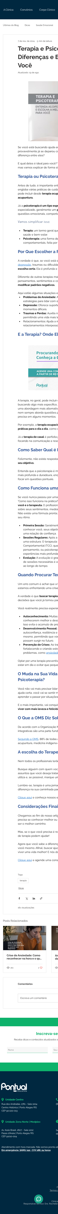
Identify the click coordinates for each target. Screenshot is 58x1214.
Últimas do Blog (11, 25)
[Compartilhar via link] (41, 898)
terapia (23, 880)
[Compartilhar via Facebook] (19, 898)
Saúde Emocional (44, 25)
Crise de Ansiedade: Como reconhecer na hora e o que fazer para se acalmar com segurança (24, 957)
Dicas (27, 25)
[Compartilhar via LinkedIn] (33, 898)
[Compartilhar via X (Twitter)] (26, 898)
